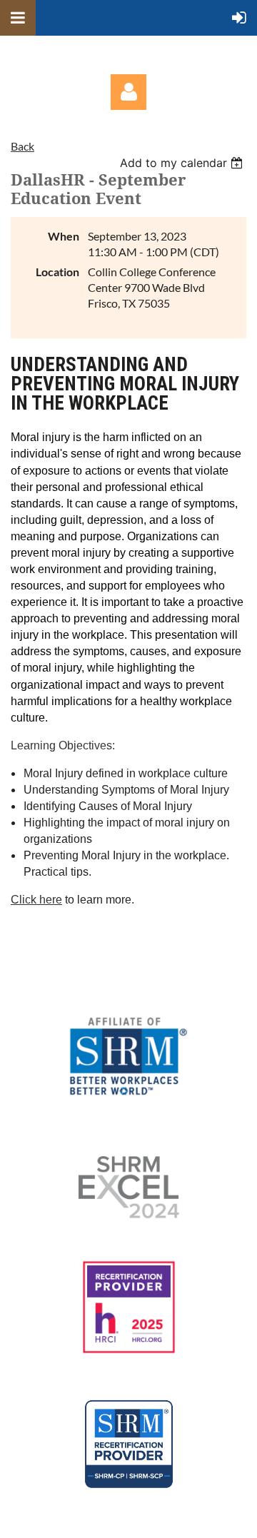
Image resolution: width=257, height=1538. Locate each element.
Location (57, 271)
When (63, 236)
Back (22, 146)
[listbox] (183, 162)
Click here (36, 900)
